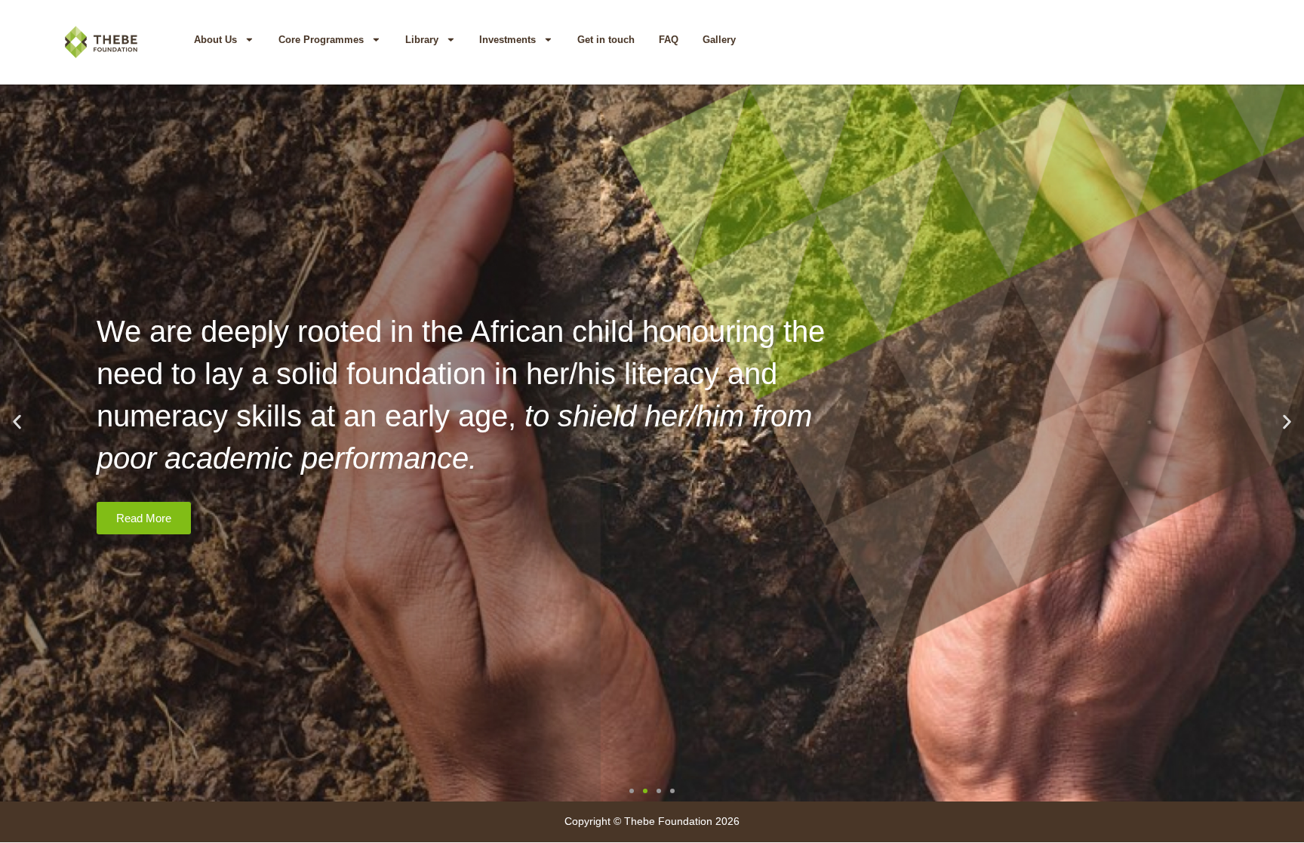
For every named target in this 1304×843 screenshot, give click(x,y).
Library (421, 39)
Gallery (719, 39)
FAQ (668, 39)
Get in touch (606, 39)
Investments (507, 39)
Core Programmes (321, 39)
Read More (143, 518)
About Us (215, 39)
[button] (17, 422)
